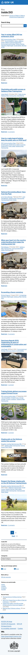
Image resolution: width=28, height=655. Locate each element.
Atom (17, 569)
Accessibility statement (8, 628)
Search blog (5, 22)
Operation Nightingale (7, 45)
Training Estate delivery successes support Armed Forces (14, 392)
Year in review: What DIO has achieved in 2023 (11, 35)
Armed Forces (5, 144)
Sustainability (17, 45)
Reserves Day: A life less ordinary (11, 608)
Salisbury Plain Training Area (8, 95)
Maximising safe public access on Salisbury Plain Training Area (13, 90)
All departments (6, 626)
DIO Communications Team (8, 39)
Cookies (20, 628)
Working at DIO (9, 250)
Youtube (3, 589)
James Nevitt (4, 94)
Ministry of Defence (14, 15)
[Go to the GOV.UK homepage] (7, 2)
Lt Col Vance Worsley (6, 197)
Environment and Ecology (8, 44)
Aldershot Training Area (14, 487)
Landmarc (13, 399)
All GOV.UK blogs (6, 621)
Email (4, 569)
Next (13, 536)
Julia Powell (4, 349)
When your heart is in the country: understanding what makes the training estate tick (13, 242)
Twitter (3, 584)
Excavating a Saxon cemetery (12, 292)
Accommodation (9, 41)
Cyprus (16, 41)
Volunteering (20, 95)
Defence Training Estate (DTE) (13, 42)
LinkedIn (3, 586)
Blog (3, 9)
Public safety (11, 146)
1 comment (11, 385)
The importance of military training (12, 597)
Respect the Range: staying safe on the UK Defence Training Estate (14, 482)
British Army (12, 144)
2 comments (11, 132)
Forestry (8, 399)
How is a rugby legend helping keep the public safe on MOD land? (14, 139)
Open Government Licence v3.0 (11, 636)
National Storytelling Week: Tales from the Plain (13, 193)
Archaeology (22, 295)
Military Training (19, 44)
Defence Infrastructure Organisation (17, 16)
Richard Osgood (5, 295)
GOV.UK (19, 624)
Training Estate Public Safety (8, 200)
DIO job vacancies (6, 577)
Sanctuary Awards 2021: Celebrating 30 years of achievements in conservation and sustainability (13, 343)
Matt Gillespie (5, 247)
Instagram (4, 588)
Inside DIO (7, 12)
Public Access (22, 94)
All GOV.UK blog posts (8, 624)
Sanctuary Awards (11, 351)
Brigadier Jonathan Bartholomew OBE (11, 444)
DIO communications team (8, 396)
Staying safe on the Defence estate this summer (11, 440)
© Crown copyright (14, 651)
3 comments (11, 334)
